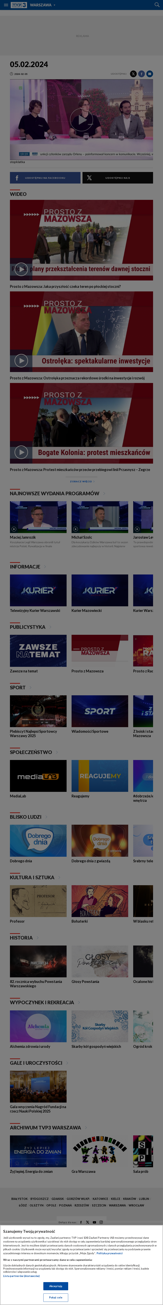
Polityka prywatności (110, 1253)
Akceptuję (55, 1286)
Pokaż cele (55, 1297)
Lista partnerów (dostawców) (21, 1276)
